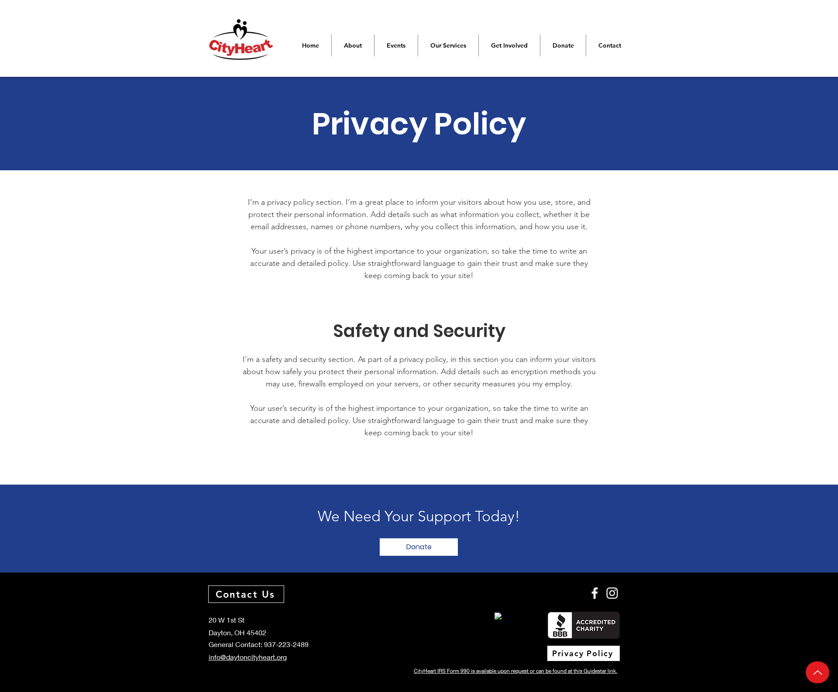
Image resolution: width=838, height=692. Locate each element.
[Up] (817, 672)
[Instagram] (612, 593)
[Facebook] (594, 593)
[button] (419, 547)
